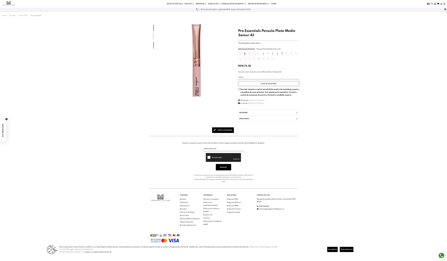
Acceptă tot (332, 249)
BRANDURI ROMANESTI (258, 4)
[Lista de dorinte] (432, 4)
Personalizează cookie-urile (72, 252)
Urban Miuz (23, 15)
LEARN (273, 4)
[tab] (223, 130)
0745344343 (263, 206)
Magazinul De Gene (257, 100)
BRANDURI (200, 4)
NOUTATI (189, 4)
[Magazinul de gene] (9, 3)
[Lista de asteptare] (435, 4)
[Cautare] (444, 4)
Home (4, 15)
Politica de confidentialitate (218, 177)
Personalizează (346, 249)
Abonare (223, 167)
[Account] (441, 4)
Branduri (12, 15)
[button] (268, 113)
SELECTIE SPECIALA (175, 4)
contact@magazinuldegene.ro (271, 209)
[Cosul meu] (438, 4)
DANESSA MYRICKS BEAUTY (233, 4)
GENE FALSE (213, 4)
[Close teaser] (6, 119)
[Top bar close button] (445, 9)
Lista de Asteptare (268, 83)
